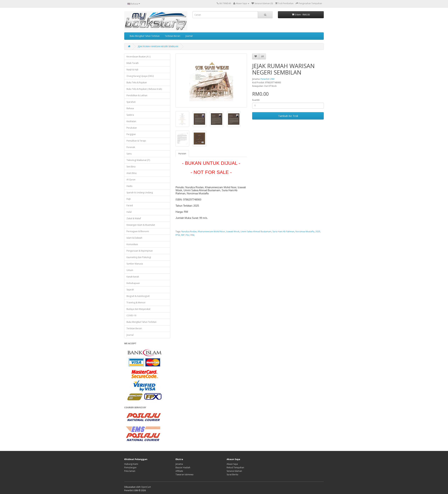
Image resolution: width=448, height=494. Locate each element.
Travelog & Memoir (136, 302)
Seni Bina (131, 166)
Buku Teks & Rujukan (137, 82)
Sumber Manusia (135, 263)
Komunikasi (132, 244)
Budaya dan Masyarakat (138, 309)
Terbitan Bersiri (172, 35)
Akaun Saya (232, 464)
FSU (187, 235)
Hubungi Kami (131, 464)
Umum (130, 270)
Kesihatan (131, 121)
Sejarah (130, 289)
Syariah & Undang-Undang (140, 192)
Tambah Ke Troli (288, 116)
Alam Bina (131, 173)
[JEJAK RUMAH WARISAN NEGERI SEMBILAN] (211, 80)
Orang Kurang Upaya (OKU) (140, 76)
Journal (189, 35)
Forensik (131, 147)
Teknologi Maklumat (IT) (138, 160)
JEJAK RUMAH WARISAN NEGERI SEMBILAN (158, 46)
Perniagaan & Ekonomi (138, 231)
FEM (192, 235)
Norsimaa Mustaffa (304, 231)
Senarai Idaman (234, 471)
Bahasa (130, 108)
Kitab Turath (133, 63)
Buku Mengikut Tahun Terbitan (145, 35)
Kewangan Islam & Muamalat (141, 224)
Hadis (129, 186)
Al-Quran (131, 179)
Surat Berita (232, 474)
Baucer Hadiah (183, 467)
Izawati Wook (232, 231)
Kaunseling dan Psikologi (139, 257)
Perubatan (132, 127)
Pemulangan (130, 467)
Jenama (179, 464)
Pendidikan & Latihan (137, 95)
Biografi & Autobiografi (138, 296)
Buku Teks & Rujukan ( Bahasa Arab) (144, 88)
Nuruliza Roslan (189, 231)
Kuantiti (256, 99)
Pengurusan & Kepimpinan (140, 250)
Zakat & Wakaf (134, 218)
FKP (183, 235)
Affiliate (179, 471)
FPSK (178, 235)
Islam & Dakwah (134, 237)
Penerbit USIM (267, 78)
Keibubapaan (133, 283)
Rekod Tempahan (235, 467)
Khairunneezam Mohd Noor (211, 231)
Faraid (130, 205)
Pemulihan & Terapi (136, 140)
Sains (129, 153)
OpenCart (146, 486)
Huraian (182, 153)
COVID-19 (131, 315)
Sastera (130, 114)
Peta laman (129, 471)
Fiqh (129, 198)
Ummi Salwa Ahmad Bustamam (255, 231)
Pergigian (131, 134)
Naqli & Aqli (132, 69)
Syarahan (131, 101)
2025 (317, 231)
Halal (129, 211)
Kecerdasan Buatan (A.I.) (138, 56)
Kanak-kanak (133, 276)
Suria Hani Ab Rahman (283, 231)
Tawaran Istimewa (184, 474)
